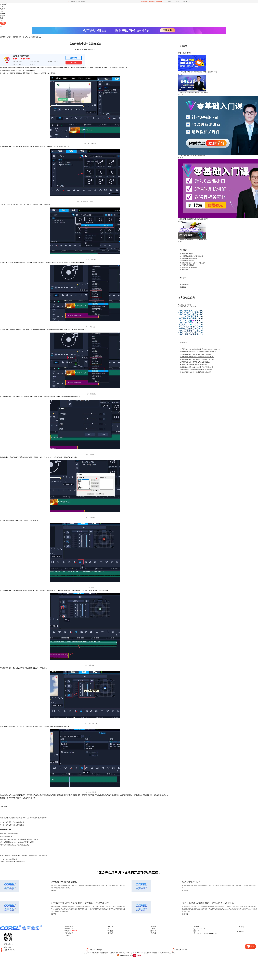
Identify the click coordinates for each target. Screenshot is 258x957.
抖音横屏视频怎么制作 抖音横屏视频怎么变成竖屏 (196, 372)
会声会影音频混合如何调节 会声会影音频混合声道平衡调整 (19, 839)
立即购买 (73, 63)
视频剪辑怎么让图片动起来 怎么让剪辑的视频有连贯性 (197, 367)
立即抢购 (167, 30)
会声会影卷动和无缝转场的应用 (15, 825)
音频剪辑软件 (32, 818)
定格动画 (183, 287)
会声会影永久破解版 (186, 254)
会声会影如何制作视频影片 (188, 267)
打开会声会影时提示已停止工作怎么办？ (192, 263)
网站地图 (153, 933)
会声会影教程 (17, 37)
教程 (1, 16)
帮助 (1, 20)
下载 (1, 11)
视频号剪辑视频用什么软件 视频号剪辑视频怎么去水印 (197, 359)
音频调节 (24, 818)
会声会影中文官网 (5, 37)
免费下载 (73, 58)
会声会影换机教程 (6, 836)
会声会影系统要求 (11, 859)
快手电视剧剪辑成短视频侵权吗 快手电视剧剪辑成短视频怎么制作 (200, 349)
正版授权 (67, 935)
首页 (1, 6)
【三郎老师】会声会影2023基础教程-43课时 (191, 156)
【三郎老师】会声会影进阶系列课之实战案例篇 (193, 92)
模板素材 (3, 13)
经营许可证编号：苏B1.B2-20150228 (130, 953)
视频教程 (110, 933)
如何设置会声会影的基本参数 (15, 822)
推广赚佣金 (240, 931)
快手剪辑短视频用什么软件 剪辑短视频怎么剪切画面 (196, 354)
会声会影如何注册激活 (187, 265)
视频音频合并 (42, 818)
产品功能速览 (68, 933)
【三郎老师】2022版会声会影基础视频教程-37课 (193, 219)
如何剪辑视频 (184, 284)
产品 (1, 9)
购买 (3, 23)
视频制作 (7, 818)
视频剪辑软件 (15, 818)
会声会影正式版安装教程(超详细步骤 (191, 256)
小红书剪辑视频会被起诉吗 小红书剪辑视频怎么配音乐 (197, 357)
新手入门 (110, 928)
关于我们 (153, 928)
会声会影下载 (68, 928)
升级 (1, 18)
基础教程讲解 (184, 269)
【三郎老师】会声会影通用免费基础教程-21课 (192, 239)
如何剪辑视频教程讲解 (187, 260)
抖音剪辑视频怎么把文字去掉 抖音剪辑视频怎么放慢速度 (198, 351)
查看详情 (53, 890)
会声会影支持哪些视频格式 (188, 258)
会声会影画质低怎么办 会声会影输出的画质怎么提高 (17, 842)
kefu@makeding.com (202, 931)
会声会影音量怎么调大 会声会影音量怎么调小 (14, 845)
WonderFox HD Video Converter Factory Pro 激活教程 (196, 369)
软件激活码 (68, 931)
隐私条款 (153, 931)
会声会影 (3, 4)
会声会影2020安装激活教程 (9, 833)
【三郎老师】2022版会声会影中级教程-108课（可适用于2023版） (198, 72)
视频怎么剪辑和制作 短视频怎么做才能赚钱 (193, 364)
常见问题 (110, 931)
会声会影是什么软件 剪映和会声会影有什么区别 (195, 362)
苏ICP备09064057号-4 (126, 955)
